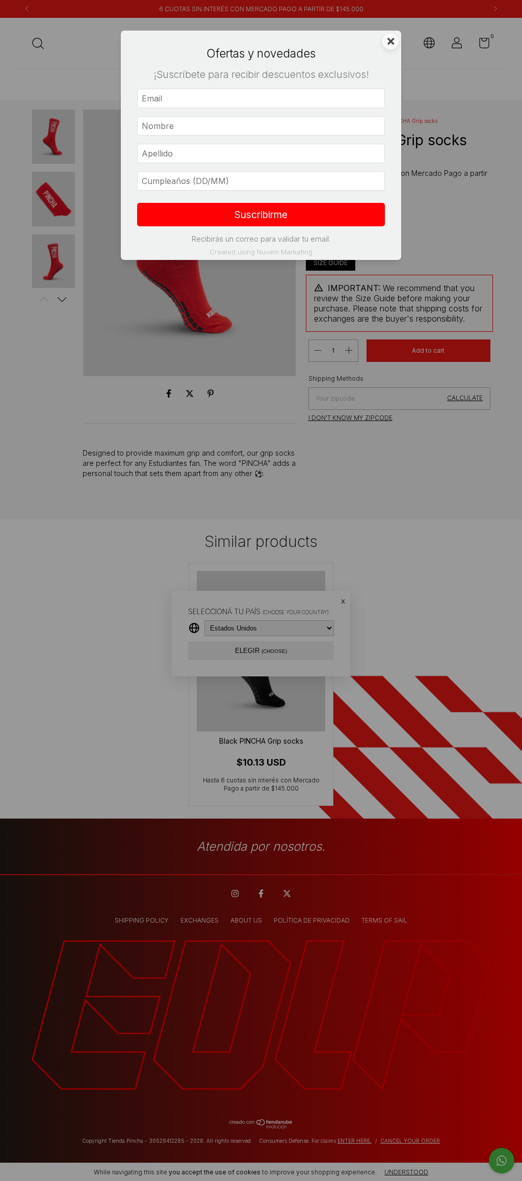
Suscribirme (261, 214)
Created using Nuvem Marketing (261, 252)
